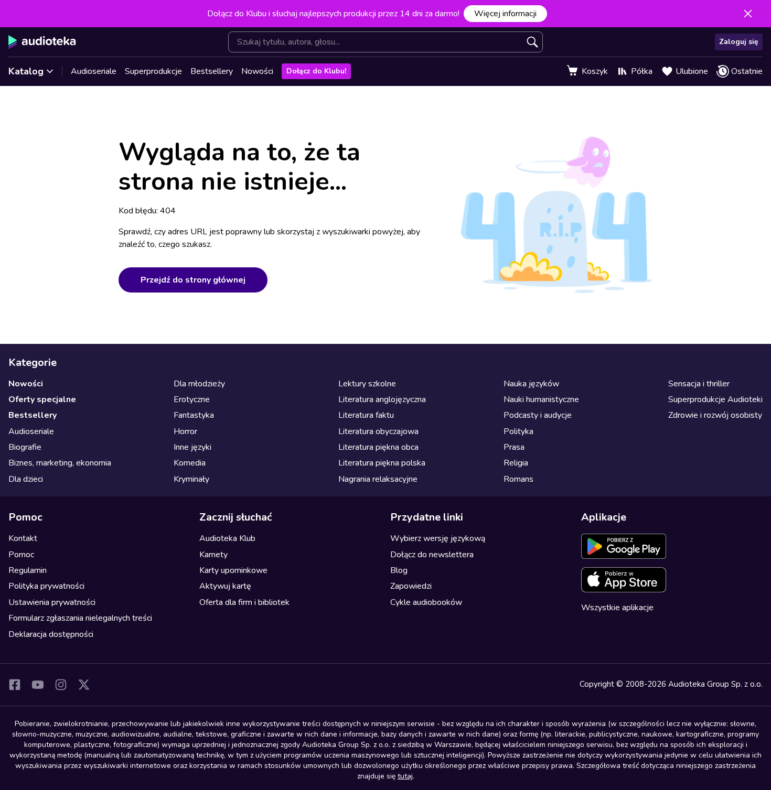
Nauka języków (531, 383)
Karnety (213, 554)
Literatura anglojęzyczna (382, 399)
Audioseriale (93, 71)
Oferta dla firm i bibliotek (244, 602)
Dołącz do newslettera (432, 554)
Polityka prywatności (46, 586)
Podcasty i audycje (538, 415)
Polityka (518, 431)
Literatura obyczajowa (378, 431)
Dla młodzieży (199, 383)
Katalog (26, 71)
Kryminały (191, 479)
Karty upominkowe (233, 570)
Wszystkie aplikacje (617, 607)
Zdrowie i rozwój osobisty (715, 415)
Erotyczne (192, 399)
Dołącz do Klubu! (316, 71)
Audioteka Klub (227, 538)
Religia (516, 463)
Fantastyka (194, 415)
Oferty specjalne (42, 399)
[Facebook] (14, 684)
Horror (185, 431)
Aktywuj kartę (225, 586)
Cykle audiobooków (426, 602)
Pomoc (21, 554)
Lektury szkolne (367, 383)
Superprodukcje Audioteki (715, 399)
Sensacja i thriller (699, 383)
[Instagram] (61, 684)
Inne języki (192, 447)
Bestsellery (211, 71)
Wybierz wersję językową (437, 538)
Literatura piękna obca (378, 447)
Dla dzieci (25, 479)
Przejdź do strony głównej (193, 280)
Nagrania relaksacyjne (377, 479)
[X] (84, 684)
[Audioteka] (42, 42)
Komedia (190, 463)
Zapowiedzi (411, 586)
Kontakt (22, 538)
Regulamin (27, 570)
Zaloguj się (738, 42)
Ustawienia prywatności (51, 602)
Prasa (514, 447)
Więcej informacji (505, 13)
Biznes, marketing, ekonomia (59, 463)
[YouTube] (37, 684)
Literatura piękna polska (381, 463)
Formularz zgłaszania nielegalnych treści (80, 618)
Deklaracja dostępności (50, 634)
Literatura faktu (366, 415)
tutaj (405, 776)
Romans (518, 479)
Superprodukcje (153, 71)
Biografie (24, 447)
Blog (399, 570)
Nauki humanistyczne (541, 399)
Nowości (257, 71)
